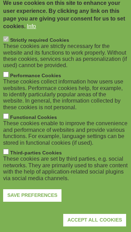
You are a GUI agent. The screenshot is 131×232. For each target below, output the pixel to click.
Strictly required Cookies (39, 40)
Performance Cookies (35, 75)
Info (31, 26)
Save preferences (32, 195)
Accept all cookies (94, 220)
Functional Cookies (33, 117)
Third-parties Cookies (36, 152)
